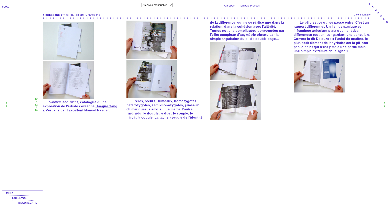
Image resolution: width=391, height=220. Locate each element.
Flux (5, 6)
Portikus (52, 110)
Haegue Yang (107, 106)
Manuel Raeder (96, 110)
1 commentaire (362, 14)
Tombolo (378, 13)
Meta (9, 193)
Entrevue (19, 198)
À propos (229, 5)
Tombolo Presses (249, 5)
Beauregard (27, 202)
